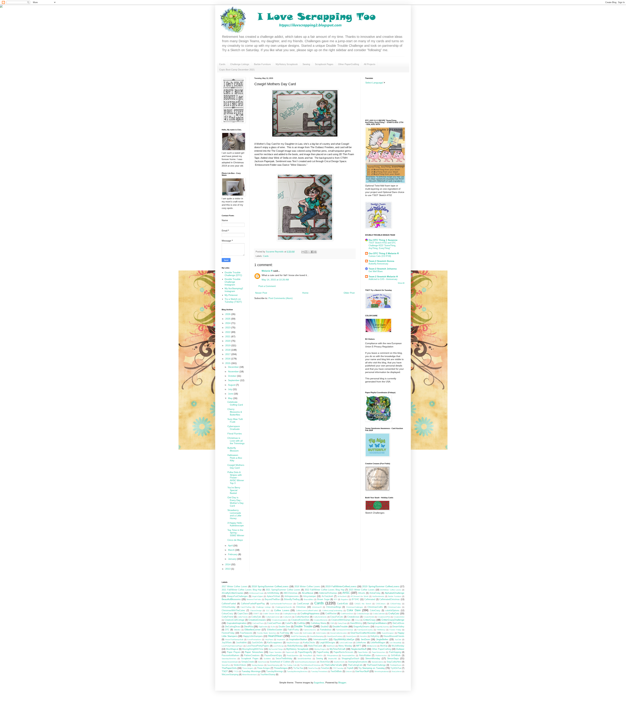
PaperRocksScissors (343, 652)
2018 (228, 350)
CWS (332, 623)
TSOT (225, 671)
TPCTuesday (338, 668)
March (231, 550)
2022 (228, 332)
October (232, 376)
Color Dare (354, 610)
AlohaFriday (375, 593)
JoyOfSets (227, 642)
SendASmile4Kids (304, 659)
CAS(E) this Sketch (363, 604)
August (232, 385)
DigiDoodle (263, 627)
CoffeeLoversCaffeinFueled (307, 610)
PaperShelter (363, 652)
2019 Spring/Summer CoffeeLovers (380, 586)
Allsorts (361, 593)
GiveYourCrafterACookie (363, 633)
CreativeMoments (321, 620)
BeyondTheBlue (272, 599)
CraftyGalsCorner (272, 617)
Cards (222, 64)
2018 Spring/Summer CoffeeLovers (270, 586)
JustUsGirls (257, 642)
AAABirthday (273, 593)
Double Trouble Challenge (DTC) (233, 273)
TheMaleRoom (395, 665)
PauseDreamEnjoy (273, 655)
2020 (228, 341)
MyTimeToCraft (337, 649)
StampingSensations (358, 662)
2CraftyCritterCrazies (232, 593)
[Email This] (303, 252)
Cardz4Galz (342, 604)
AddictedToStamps (328, 593)
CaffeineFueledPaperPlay (253, 604)
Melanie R (267, 270)
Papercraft (290, 652)
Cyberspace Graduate (233, 427)
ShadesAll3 (332, 659)
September (234, 380)
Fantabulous (326, 630)
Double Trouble (303, 626)
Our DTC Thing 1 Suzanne (383, 240)
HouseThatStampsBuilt (234, 639)
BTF (335, 599)
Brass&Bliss (308, 599)
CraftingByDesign (290, 614)
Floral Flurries (234, 433)
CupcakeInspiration (237, 623)
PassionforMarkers (230, 655)
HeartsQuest (351, 636)
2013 (228, 568)
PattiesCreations (252, 655)
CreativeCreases (257, 619)
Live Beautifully (395, 643)
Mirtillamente (372, 646)
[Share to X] (309, 252)
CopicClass (242, 613)
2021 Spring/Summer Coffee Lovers (283, 590)
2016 (228, 358)
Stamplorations (377, 662)
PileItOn (319, 655)
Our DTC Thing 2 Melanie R (384, 253)
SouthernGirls (339, 662)
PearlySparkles (293, 655)
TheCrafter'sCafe (333, 665)
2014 (228, 564)
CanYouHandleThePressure (281, 604)
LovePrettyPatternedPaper (232, 646)
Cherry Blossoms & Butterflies (234, 412)
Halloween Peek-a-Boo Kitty (234, 458)
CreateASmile (368, 617)
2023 (228, 327)
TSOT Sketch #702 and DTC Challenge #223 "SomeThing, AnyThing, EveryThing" (382, 245)
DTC (227, 630)
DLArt (273, 627)
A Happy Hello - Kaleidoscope (235, 524)
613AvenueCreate (256, 593)
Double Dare (284, 626)
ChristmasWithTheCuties (233, 610)
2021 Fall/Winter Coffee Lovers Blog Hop (241, 590)
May (230, 398)
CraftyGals (256, 617)
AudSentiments (378, 596)
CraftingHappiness (310, 613)
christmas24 (317, 607)
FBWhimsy (381, 630)
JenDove (365, 639)
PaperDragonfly (305, 652)
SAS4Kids (396, 655)
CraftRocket (331, 613)
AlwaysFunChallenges (237, 596)
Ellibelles (237, 630)
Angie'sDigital (257, 596)
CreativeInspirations (280, 620)
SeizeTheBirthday (284, 658)
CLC (268, 610)
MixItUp (384, 646)
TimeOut (325, 668)
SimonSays (393, 658)
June (231, 393)
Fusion (296, 633)
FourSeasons (246, 633)
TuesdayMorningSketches (297, 671)
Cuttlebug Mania (318, 623)
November (233, 371)
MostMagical (232, 649)
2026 (228, 314)
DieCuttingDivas (232, 626)
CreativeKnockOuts (300, 620)
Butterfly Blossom (233, 449)
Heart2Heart (275, 636)
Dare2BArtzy (356, 623)
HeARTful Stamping (298, 636)
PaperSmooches (378, 652)
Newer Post (261, 292)
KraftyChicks (309, 642)
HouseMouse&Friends (393, 636)
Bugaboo (344, 599)
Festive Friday (395, 630)
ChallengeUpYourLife (283, 607)
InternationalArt (320, 639)
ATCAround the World (359, 596)
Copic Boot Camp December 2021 (237, 69)
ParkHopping (395, 652)
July (230, 389)
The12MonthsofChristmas (310, 665)
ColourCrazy (227, 613)
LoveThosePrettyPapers (257, 646)
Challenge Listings (239, 64)
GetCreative (307, 633)
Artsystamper (309, 596)
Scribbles (267, 659)
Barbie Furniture (262, 64)
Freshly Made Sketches (266, 633)
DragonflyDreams (361, 626)
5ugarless (319, 682)
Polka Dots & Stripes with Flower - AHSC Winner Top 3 (235, 477)
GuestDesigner (388, 633)
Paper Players (234, 652)
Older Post (349, 292)
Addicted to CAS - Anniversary (383, 279)
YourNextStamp (267, 674)
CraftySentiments (320, 617)
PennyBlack (307, 655)
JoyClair (398, 639)
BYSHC (355, 599)
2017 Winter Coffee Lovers (234, 586)
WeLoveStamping (230, 674)
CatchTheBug (245, 607)
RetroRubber (365, 655)
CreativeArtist (399, 617)
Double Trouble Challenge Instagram (232, 282)
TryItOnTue (395, 668)
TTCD (235, 671)
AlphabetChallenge (394, 593)
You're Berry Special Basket (233, 490)
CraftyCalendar (379, 614)
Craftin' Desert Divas (271, 614)
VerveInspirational (381, 671)
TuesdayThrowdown (319, 671)
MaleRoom (331, 646)
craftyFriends (242, 617)
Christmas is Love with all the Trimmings (236, 441)
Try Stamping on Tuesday (371, 668)
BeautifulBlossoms (231, 599)
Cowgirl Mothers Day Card (235, 466)
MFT (358, 645)
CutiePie (289, 623)
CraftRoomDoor (347, 614)
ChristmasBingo (333, 607)
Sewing (306, 64)
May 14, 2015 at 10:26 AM (275, 279)
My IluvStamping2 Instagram (234, 289)
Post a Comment (267, 286)
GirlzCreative (321, 633)
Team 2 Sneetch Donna (381, 261)
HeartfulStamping (316, 636)
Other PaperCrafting (348, 64)
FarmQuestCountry (365, 630)
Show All (401, 283)
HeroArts (363, 636)
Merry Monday (345, 646)
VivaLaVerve (397, 671)
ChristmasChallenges (354, 607)
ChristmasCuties (394, 607)
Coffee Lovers (281, 610)
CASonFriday (395, 604)
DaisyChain (342, 623)
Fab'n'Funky (293, 630)
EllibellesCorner (253, 629)
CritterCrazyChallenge (392, 619)
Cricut (357, 620)
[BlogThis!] (306, 252)
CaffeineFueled (229, 604)
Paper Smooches (254, 652)
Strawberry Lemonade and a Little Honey (234, 514)
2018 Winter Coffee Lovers (307, 586)
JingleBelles (382, 639)
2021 (228, 336)
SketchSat (325, 662)
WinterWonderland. (249, 675)
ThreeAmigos (281, 668)
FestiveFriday (228, 633)
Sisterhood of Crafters (280, 662)
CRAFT (256, 614)
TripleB (350, 668)
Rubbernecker (381, 655)
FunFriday (284, 633)
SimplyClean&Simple (230, 662)
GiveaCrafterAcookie (338, 633)
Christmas (301, 607)
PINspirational (332, 655)
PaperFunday (323, 652)
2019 (228, 345)
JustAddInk (241, 642)
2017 (228, 354)
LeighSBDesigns (327, 642)
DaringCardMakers (377, 623)
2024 (228, 323)
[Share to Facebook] (312, 252)
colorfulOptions (392, 610)
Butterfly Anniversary (378, 263)
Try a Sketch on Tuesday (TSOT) (233, 300)
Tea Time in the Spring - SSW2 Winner (235, 533)
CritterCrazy (369, 619)
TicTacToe (298, 668)
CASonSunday (229, 607)
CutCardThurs (258, 623)
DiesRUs (248, 626)
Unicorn (349, 671)
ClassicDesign (256, 610)
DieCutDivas (398, 623)
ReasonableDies (348, 655)
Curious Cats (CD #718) (380, 256)
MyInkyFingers (320, 649)
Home (305, 292)
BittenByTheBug (292, 599)
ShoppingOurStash (350, 658)
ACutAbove (307, 593)
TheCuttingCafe (355, 665)
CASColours (381, 604)
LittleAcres (361, 642)
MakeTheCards (315, 646)
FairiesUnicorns (309, 630)
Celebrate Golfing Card (235, 403)
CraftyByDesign (363, 614)
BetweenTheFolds (254, 599)
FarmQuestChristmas (344, 630)
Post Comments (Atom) (280, 298)
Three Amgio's (247, 668)
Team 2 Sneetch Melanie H (383, 276)
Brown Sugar (323, 599)
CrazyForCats (336, 617)
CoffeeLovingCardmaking (332, 610)
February (233, 554)
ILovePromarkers (254, 639)
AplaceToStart (273, 596)
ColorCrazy (375, 610)
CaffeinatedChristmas (389, 599)
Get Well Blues (376, 271)
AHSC (346, 592)
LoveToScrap (278, 646)
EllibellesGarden (274, 630)
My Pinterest (231, 295)
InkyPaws (269, 639)
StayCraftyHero (394, 662)
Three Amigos (263, 668)
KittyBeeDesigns (292, 643)
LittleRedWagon (377, 642)
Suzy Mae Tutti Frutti (235, 420)
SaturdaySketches (229, 659)
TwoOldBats (336, 671)
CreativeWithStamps (341, 620)
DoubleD (325, 626)
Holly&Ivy (375, 636)
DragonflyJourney (382, 627)
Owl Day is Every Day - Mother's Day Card (235, 501)
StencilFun (226, 665)
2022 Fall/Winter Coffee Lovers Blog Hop (324, 590)
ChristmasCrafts (375, 607)
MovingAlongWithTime (252, 649)
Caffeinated (369, 599)
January (232, 559)
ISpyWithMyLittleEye (343, 639)
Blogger (342, 682)
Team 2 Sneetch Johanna (383, 268)
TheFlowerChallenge (376, 665)
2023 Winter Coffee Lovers (362, 590)
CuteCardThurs (274, 623)
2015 (228, 363)
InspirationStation (298, 639)
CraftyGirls (287, 617)
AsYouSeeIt (342, 596)
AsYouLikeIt (327, 596)
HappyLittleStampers (253, 636)
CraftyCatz (393, 613)
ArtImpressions (291, 596)
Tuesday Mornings (251, 671)
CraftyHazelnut (302, 617)
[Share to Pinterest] (315, 252)
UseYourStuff (362, 671)
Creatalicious (353, 617)
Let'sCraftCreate (345, 643)
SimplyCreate (247, 662)
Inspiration (281, 639)
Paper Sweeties (275, 652)
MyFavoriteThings (275, 649)
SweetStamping (273, 665)
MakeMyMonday (295, 646)
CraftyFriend (227, 617)
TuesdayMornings (274, 671)
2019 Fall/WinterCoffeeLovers (340, 586)
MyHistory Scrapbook (287, 64)
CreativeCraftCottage (234, 620)
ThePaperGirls (229, 668)
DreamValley (398, 626)
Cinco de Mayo (235, 540)
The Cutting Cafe (290, 665)
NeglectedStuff (358, 649)
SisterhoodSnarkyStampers (305, 662)
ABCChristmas (290, 593)
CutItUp (301, 623)
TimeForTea (313, 668)
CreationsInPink (384, 617)
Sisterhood (262, 662)
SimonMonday (372, 658)
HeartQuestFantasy (335, 636)
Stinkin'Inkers (240, 665)
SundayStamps (258, 665)
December (233, 367)
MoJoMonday (398, 646)
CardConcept (303, 604)
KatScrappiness (274, 642)
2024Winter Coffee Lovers (390, 590)
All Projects (369, 64)
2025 (228, 318)
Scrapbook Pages (324, 64)
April (230, 545)
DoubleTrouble (340, 626)
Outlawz (400, 649)
